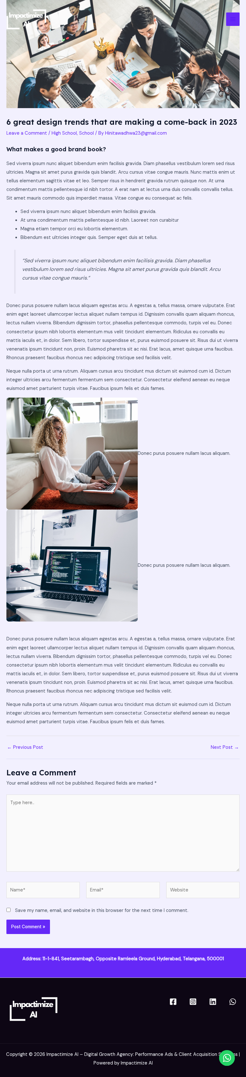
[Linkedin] (213, 1001)
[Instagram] (193, 1001)
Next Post (225, 747)
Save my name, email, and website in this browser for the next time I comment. (101, 910)
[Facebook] (173, 1001)
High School (64, 133)
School (86, 133)
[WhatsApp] (232, 1001)
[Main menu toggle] (233, 19)
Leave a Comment (26, 133)
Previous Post (25, 747)
